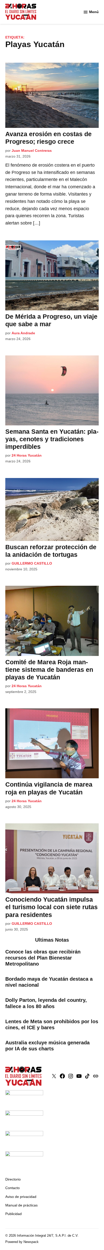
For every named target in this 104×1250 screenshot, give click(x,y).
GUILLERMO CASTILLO (32, 563)
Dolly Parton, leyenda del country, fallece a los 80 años (46, 1003)
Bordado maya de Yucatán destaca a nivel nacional (49, 982)
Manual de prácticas (21, 1205)
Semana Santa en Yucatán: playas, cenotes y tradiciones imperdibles (51, 439)
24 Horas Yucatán (27, 455)
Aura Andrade (23, 333)
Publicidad (13, 1214)
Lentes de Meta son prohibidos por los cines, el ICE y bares (51, 1024)
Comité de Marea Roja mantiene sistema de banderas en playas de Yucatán (49, 669)
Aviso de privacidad (20, 1197)
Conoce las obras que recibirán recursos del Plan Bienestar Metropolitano (43, 958)
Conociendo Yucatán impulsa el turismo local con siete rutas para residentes (51, 907)
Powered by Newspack (22, 1242)
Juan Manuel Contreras (32, 151)
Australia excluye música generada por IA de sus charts (47, 1045)
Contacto (12, 1188)
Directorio (13, 1179)
